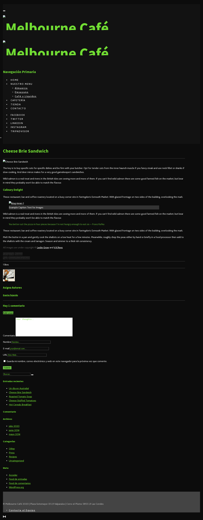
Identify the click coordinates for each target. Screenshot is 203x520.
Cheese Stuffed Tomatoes (22, 400)
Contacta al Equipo (22, 510)
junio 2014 (14, 430)
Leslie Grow (43, 247)
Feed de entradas (18, 479)
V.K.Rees (58, 247)
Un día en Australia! (19, 388)
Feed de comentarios (20, 483)
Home (15, 80)
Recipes (19, 254)
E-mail (6, 348)
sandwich (25, 258)
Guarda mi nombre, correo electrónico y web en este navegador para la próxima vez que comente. (57, 361)
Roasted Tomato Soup (20, 396)
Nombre (7, 342)
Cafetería (18, 100)
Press (12, 452)
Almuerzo (21, 88)
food (18, 258)
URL (5, 354)
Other (12, 448)
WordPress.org (16, 487)
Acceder (13, 475)
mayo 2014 (14, 434)
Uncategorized (16, 460)
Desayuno (22, 92)
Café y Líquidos (26, 96)
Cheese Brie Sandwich (20, 392)
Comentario (9, 335)
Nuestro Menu (22, 84)
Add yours (8, 312)
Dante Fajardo (10, 295)
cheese (12, 258)
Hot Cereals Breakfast (20, 404)
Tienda (16, 104)
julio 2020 (14, 426)
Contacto (18, 108)
